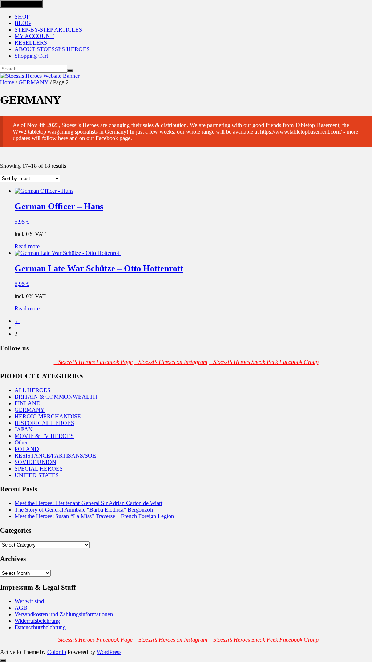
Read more (27, 246)
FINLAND (28, 403)
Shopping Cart (31, 56)
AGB (21, 608)
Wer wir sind (29, 601)
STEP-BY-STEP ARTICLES (48, 30)
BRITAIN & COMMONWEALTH (56, 397)
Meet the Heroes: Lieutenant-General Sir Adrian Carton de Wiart (88, 503)
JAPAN (24, 429)
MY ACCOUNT (34, 36)
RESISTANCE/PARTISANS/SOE (55, 455)
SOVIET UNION (35, 462)
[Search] (70, 70)
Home (7, 82)
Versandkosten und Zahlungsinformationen (64, 614)
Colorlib (56, 652)
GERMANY (34, 82)
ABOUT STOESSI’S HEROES (52, 49)
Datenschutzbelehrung (40, 627)
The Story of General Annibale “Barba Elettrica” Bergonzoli (84, 510)
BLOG (23, 23)
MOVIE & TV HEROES (44, 436)
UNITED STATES (37, 475)
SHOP (22, 16)
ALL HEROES (32, 390)
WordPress (109, 652)
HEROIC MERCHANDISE (48, 416)
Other (21, 442)
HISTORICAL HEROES (44, 423)
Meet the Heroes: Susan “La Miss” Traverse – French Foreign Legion (94, 516)
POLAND (27, 449)
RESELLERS (31, 43)
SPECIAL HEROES (39, 469)
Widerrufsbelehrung (37, 621)
